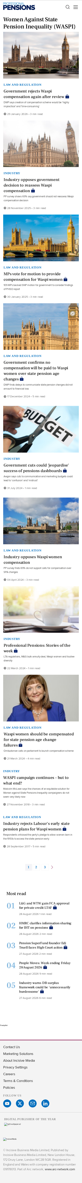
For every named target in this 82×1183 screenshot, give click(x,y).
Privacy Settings (15, 1067)
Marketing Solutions (18, 1053)
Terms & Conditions (18, 1080)
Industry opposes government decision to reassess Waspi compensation (32, 185)
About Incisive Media (19, 1060)
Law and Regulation (23, 84)
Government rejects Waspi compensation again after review (34, 93)
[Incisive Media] (10, 1139)
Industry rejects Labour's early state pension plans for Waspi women (36, 826)
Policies (9, 1087)
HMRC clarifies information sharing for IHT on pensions (45, 925)
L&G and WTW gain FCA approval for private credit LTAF (44, 905)
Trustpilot (4, 1025)
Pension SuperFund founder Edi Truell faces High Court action (42, 945)
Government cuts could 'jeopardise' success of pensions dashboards (36, 468)
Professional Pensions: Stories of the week (37, 648)
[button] (67, 7)
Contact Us (11, 1046)
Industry (12, 173)
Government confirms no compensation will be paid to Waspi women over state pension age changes (36, 371)
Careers (9, 1073)
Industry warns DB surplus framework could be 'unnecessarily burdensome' (44, 987)
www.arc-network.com (60, 1169)
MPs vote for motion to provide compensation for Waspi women (33, 276)
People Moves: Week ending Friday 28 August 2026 (45, 965)
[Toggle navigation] (74, 7)
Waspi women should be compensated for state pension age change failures (39, 739)
